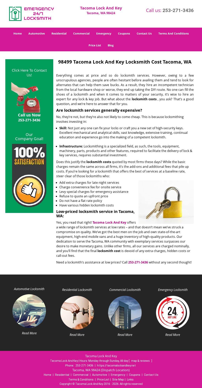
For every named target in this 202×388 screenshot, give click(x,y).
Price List (95, 45)
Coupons (124, 33)
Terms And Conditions (173, 33)
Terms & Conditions (81, 379)
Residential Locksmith (77, 290)
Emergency (103, 33)
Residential (58, 33)
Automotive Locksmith (29, 289)
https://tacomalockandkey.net (116, 365)
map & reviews (140, 360)
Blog (111, 45)
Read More (29, 333)
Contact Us (144, 33)
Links (130, 379)
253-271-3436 (178, 10)
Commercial (81, 33)
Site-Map (118, 379)
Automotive (36, 33)
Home (17, 33)
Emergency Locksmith (173, 290)
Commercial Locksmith (125, 290)
